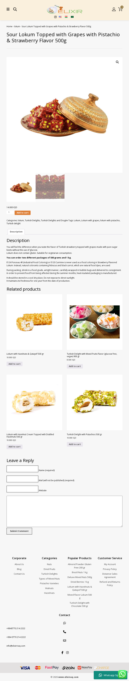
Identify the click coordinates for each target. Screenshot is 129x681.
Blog (19, 569)
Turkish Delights (32, 220)
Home (9, 26)
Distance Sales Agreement (109, 575)
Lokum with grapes (90, 220)
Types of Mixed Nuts (49, 578)
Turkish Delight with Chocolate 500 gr (80, 604)
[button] (117, 62)
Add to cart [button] (14, 363)
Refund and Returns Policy (110, 583)
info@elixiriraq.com (16, 645)
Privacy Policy (110, 569)
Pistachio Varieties (49, 583)
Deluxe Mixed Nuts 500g (80, 577)
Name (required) (47, 470)
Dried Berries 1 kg (80, 581)
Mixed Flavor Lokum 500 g (80, 596)
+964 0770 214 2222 (16, 637)
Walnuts (49, 588)
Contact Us (19, 573)
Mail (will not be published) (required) (56, 480)
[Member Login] (114, 9)
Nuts (49, 564)
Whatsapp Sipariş (113, 675)
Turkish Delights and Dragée (54, 220)
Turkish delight (13, 223)
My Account (110, 564)
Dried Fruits (49, 569)
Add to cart (23, 212)
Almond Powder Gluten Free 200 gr (79, 566)
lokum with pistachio (110, 220)
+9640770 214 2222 (16, 628)
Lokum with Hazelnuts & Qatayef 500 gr (80, 588)
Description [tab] (16, 231)
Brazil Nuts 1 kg (79, 572)
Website (43, 490)
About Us (19, 564)
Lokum (77, 220)
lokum (17, 26)
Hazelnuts (49, 592)
